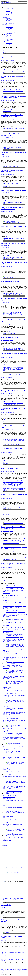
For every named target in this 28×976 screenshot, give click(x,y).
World (7, 14)
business (2, 969)
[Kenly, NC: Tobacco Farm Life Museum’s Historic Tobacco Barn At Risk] (15, 812)
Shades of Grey (9, 27)
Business (8, 18)
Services (8, 36)
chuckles (5, 969)
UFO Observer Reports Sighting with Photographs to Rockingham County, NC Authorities (14, 606)
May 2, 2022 (6, 706)
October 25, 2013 (4, 923)
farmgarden (14, 969)
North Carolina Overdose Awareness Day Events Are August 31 (12, 170)
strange (2, 972)
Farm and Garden (10, 19)
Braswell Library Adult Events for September (13, 190)
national (10, 970)
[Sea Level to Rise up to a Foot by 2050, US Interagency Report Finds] (15, 835)
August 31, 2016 (4, 60)
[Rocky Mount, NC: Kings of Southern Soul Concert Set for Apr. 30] (15, 764)
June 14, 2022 (6, 616)
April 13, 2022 (6, 723)
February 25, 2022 (7, 788)
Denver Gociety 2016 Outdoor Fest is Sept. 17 (13, 226)
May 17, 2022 (6, 659)
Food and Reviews (10, 22)
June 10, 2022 (6, 632)
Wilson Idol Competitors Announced (11, 281)
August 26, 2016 (4, 429)
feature (18, 969)
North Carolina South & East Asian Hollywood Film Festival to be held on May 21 (14, 677)
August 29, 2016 (4, 247)
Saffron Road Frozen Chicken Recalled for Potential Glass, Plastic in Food (12, 467)
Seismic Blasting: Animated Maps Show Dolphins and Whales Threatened (12, 115)
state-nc (24, 970)
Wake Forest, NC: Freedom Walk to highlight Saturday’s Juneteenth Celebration (13, 623)
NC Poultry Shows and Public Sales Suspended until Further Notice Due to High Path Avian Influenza (14, 747)
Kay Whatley (11, 60)
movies (7, 970)
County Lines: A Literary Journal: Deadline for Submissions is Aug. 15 (13, 591)
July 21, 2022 (6, 600)
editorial (8, 969)
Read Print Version (10, 38)
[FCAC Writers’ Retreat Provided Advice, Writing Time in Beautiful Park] (15, 683)
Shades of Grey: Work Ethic (8, 512)
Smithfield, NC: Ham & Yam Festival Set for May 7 (14, 705)
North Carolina (9, 9)
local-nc (4, 970)
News (4, 7)
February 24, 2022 (7, 798)
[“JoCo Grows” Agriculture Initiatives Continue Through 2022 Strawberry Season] (15, 655)
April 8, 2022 (6, 740)
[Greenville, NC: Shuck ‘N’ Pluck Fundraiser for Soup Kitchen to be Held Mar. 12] (15, 793)
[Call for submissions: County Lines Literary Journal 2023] (15, 646)
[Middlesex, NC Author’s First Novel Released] (15, 801)
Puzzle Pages (9, 28)
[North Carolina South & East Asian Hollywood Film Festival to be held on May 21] (15, 674)
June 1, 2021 (3, 907)
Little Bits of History (10, 32)
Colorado (11, 12)
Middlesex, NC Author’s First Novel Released (13, 804)
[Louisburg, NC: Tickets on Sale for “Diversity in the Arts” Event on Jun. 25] (15, 627)
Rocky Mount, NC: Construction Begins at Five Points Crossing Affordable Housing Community (15, 640)
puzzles (16, 970)
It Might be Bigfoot (6, 905)
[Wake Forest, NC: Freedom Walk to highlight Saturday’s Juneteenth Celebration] (15, 620)
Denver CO (11, 13)
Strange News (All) (5, 895)
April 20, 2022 (6, 714)
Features (5, 24)
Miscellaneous (9, 33)
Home (4, 6)
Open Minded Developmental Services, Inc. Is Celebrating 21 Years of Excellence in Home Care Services (14, 738)
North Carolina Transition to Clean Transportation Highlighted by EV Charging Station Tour (14, 787)
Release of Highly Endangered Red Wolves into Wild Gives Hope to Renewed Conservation (14, 729)
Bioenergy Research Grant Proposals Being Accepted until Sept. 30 (13, 527)
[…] (18, 67)
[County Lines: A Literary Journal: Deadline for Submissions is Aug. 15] (15, 588)
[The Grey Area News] (6, 2)
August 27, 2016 (4, 377)
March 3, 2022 (6, 779)
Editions (8, 44)
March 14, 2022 (6, 760)
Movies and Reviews (10, 23)
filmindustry (21, 969)
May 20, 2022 (6, 651)
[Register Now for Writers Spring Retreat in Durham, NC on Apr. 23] (15, 718)
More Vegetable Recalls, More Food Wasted (13, 391)
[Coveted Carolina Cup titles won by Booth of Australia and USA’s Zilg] (15, 693)
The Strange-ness (9, 25)
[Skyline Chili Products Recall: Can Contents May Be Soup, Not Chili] (15, 822)
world (4, 972)
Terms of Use (9, 40)
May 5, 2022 (6, 688)
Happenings (5, 17)
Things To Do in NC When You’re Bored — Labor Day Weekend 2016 (13, 564)
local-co (2, 970)
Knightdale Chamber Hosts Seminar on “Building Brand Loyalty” (12, 208)
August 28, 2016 (4, 357)
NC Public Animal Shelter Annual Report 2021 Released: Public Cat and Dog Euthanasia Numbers (14, 666)
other (14, 970)
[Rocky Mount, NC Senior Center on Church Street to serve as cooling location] (12, 595)
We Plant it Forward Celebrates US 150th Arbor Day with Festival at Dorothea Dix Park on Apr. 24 (14, 713)
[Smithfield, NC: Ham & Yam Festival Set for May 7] (15, 702)
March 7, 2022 (6, 769)
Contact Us (8, 35)
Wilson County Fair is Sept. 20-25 (10, 337)
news (12, 970)
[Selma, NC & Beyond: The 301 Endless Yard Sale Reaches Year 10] (15, 755)
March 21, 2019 (4, 940)
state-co (21, 970)
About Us (5, 34)
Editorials (8, 29)
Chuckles (8, 30)
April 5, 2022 (6, 749)
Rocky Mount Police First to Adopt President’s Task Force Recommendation (13, 96)
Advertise (5, 41)
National (8, 11)
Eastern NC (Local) (10, 8)
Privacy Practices (9, 39)
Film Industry (9, 20)
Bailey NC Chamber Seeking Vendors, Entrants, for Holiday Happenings (14, 547)
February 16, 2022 (7, 827)
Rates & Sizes (9, 43)
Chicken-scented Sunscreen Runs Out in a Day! (14, 374)
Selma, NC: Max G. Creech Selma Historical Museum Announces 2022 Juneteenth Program (15, 615)
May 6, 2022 (6, 678)
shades (19, 970)
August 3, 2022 (6, 593)
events (11, 969)
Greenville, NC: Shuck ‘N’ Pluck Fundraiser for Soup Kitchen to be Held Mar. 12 (14, 796)
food (24, 969)
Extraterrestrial (9, 16)
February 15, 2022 (7, 840)
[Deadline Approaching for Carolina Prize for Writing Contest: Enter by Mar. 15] (15, 774)
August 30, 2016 (4, 80)
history (26, 969)
